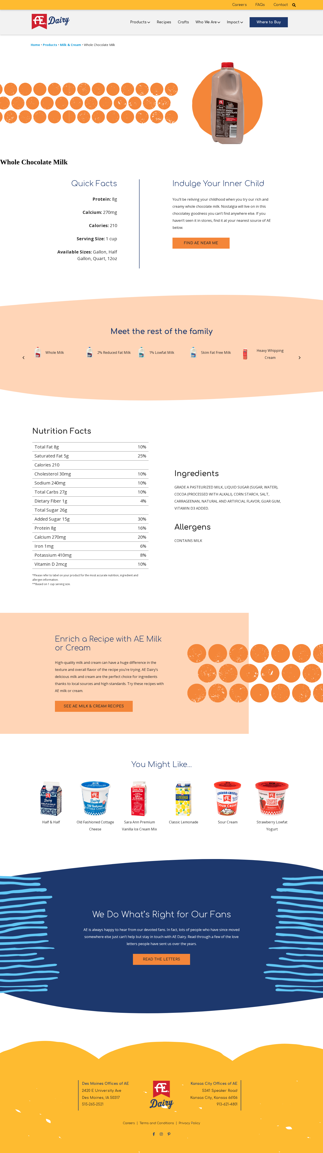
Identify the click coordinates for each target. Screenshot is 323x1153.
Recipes (164, 22)
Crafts (183, 22)
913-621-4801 (227, 1104)
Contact (281, 5)
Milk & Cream (70, 45)
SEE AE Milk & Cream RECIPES (94, 706)
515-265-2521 (92, 1104)
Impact (233, 22)
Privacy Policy (189, 1123)
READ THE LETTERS (161, 959)
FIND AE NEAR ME (201, 243)
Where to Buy (269, 22)
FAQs (260, 5)
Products (138, 22)
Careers (239, 5)
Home (35, 45)
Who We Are (206, 22)
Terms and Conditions (157, 1123)
